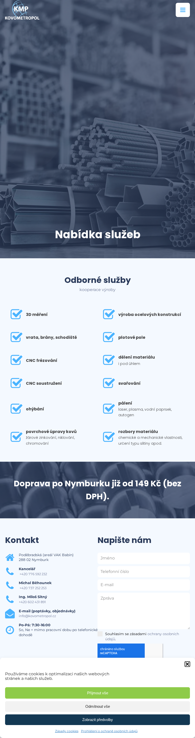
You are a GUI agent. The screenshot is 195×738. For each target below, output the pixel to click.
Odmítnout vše (97, 706)
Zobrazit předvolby (97, 719)
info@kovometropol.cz (37, 616)
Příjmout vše (97, 693)
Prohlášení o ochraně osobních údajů (109, 731)
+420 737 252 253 (32, 588)
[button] (187, 664)
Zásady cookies (66, 731)
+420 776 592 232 (33, 574)
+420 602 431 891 (32, 602)
